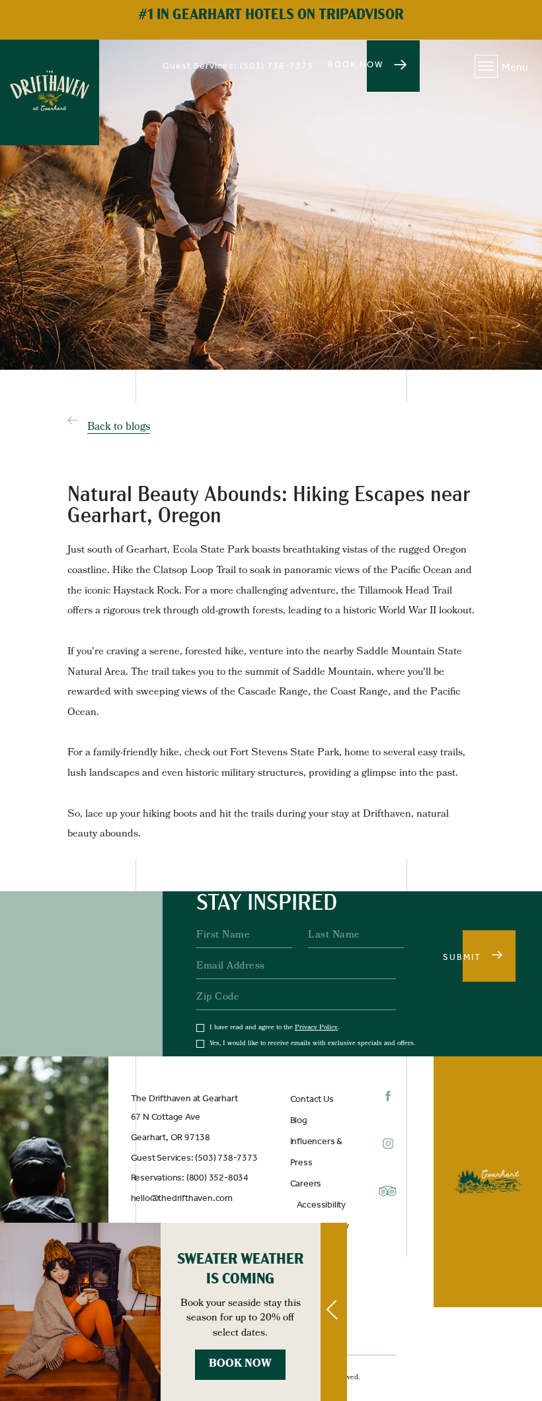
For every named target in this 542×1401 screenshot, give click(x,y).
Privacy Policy (316, 1028)
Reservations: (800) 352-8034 (190, 1177)
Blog (298, 1120)
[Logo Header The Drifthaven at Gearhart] (49, 92)
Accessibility (321, 1204)
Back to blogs (118, 427)
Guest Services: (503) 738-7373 (194, 1157)
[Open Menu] (486, 66)
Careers (306, 1183)
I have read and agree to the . (274, 1028)
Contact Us (312, 1099)
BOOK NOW (355, 64)
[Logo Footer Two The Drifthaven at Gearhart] (487, 1181)
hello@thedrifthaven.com (182, 1198)
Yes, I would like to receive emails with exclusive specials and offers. (312, 1043)
